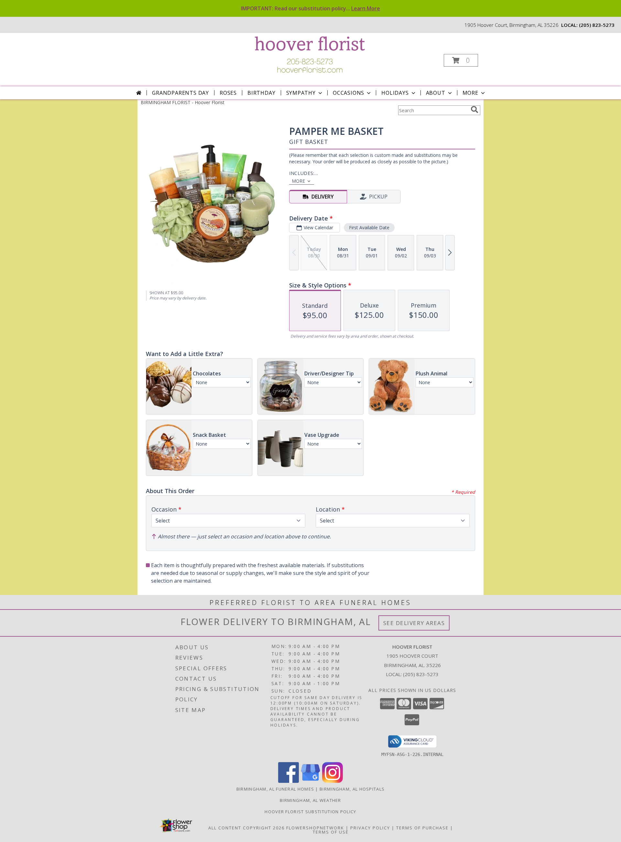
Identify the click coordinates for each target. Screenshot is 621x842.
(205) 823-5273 (597, 25)
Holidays (395, 92)
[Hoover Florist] (310, 54)
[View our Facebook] (288, 781)
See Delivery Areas (414, 623)
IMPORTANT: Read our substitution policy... (310, 8)
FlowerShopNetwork (315, 828)
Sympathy (301, 92)
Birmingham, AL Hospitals (352, 789)
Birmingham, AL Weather (310, 800)
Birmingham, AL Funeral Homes (275, 789)
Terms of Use (331, 832)
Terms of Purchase (422, 828)
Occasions (348, 92)
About (435, 92)
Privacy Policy (370, 828)
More (470, 92)
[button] (461, 60)
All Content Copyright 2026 (246, 828)
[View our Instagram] (332, 781)
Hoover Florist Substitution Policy (310, 812)
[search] (474, 109)
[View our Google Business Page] (310, 781)
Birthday (261, 92)
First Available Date (369, 227)
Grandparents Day (180, 92)
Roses (228, 92)
